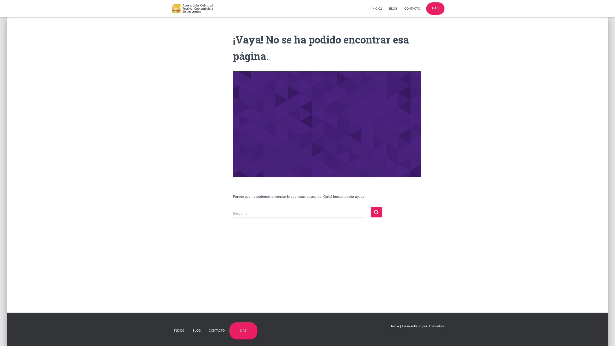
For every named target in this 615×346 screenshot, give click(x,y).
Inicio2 (377, 8)
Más (435, 8)
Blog (393, 8)
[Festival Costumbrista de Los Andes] (192, 9)
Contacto (412, 8)
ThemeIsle (436, 326)
